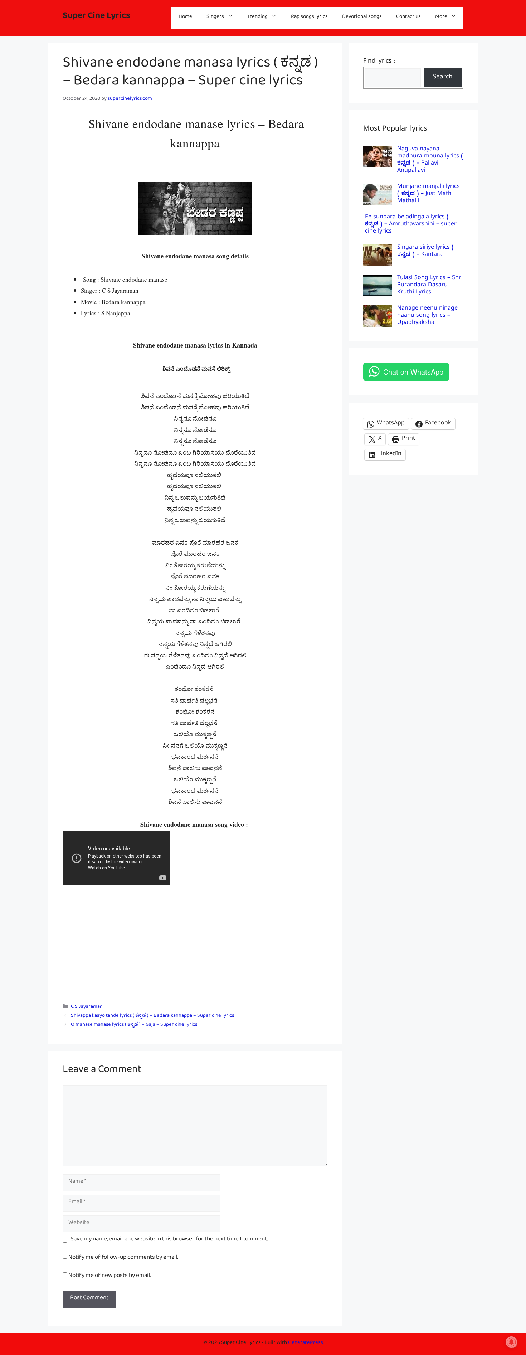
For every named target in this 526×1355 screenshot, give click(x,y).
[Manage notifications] (511, 1342)
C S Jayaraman (87, 1008)
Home (185, 17)
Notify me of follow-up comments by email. (123, 1259)
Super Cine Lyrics (96, 18)
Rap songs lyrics (309, 17)
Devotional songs (362, 17)
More (441, 17)
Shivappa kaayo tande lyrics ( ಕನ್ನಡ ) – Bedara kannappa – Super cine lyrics (152, 1017)
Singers (215, 17)
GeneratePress (305, 1343)
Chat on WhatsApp (413, 371)
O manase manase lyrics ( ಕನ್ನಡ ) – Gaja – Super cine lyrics (134, 1026)
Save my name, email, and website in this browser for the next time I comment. (169, 1240)
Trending (257, 17)
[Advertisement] (195, 942)
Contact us (408, 17)
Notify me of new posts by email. (109, 1277)
